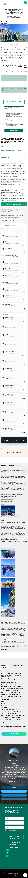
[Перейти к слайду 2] (10, 44)
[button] (14, 102)
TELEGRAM (14, 795)
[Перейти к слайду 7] (16, 44)
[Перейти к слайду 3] (11, 44)
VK (14, 799)
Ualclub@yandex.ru (15, 847)
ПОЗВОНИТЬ (14, 787)
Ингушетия (17, 21)
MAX (14, 791)
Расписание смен (9, 21)
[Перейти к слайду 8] (17, 44)
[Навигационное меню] (25, 2)
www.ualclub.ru (5, 725)
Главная (3, 21)
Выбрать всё (4, 220)
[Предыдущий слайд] (1, 33)
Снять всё (12, 220)
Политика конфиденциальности (15, 873)
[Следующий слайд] (27, 33)
